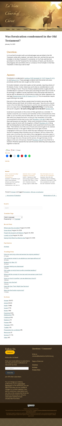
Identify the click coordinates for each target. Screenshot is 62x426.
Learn (18, 29)
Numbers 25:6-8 (37, 140)
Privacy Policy (36, 370)
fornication (26, 192)
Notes (6, 310)
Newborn (7, 320)
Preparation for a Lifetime (12, 330)
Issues (6, 308)
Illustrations (33, 29)
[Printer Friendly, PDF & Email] (13, 150)
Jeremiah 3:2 (37, 78)
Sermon (6, 335)
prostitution (39, 192)
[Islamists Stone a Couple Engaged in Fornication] (31, 178)
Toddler (6, 327)
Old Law (33, 192)
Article (6, 303)
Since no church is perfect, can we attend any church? (20, 278)
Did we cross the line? (10, 282)
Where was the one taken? (12, 228)
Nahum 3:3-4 (15, 80)
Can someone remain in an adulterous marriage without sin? (22, 258)
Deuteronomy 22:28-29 (20, 96)
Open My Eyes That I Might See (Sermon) (16, 286)
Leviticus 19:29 (29, 78)
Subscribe (10, 373)
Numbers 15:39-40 (38, 119)
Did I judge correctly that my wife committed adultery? (20, 270)
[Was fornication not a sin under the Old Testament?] (49, 178)
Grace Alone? (8, 230)
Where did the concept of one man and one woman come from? (23, 274)
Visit (13, 29)
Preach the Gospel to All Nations (14, 233)
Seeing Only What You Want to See (14, 238)
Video (5, 337)
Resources (42, 29)
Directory (35, 365)
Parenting (7, 313)
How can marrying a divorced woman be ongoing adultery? (21, 254)
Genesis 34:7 (49, 109)
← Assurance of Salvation (13, 195)
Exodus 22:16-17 (32, 96)
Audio (5, 305)
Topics (25, 29)
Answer (13, 192)
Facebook (10, 352)
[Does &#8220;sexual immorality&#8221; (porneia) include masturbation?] (14, 179)
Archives (6, 246)
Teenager (7, 325)
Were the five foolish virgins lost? (14, 290)
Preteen (6, 322)
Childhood (7, 317)
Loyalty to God (8, 235)
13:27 (43, 78)
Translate (17, 219)
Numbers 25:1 (44, 123)
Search (49, 29)
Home (8, 29)
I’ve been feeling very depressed (13, 266)
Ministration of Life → (50, 195)
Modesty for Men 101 (10, 262)
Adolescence (7, 315)
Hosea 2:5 (48, 78)
